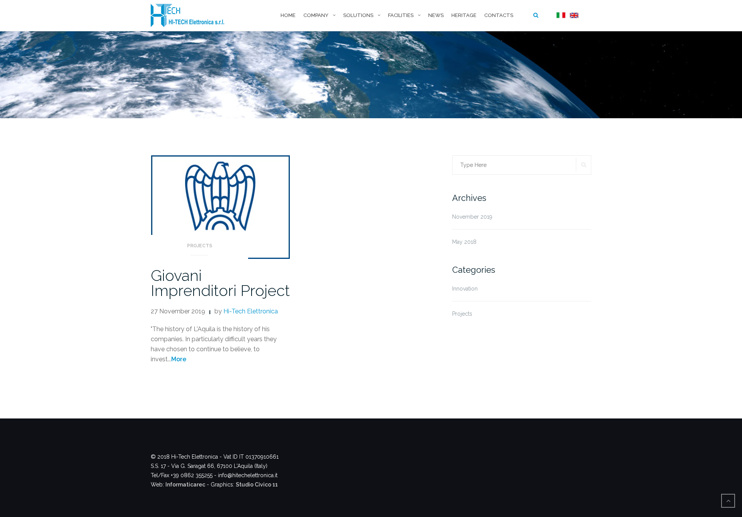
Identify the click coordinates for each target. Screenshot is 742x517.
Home (288, 15)
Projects (199, 245)
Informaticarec (185, 484)
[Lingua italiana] (560, 15)
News (436, 15)
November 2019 (472, 217)
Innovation (465, 289)
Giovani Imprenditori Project (220, 282)
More (178, 359)
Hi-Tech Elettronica (250, 311)
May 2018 (464, 242)
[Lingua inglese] (573, 15)
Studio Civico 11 (257, 484)
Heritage (464, 15)
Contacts (498, 15)
